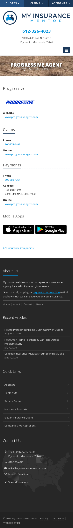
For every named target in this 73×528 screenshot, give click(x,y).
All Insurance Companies (19, 248)
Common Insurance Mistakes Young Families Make (34, 355)
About (16, 304)
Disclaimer (58, 518)
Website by (11, 522)
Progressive (20, 102)
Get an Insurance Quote (18, 417)
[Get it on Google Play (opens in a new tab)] (51, 229)
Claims (35, 3)
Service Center (13, 401)
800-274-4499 (12, 144)
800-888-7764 (12, 179)
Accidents (60, 3)
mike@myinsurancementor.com (27, 468)
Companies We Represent (19, 425)
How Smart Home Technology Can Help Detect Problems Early (31, 343)
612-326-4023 (16, 462)
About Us (9, 384)
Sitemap (39, 304)
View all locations (18, 482)
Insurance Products (15, 409)
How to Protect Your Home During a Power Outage (33, 331)
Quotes (11, 3)
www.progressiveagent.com (21, 117)
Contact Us (10, 393)
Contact (28, 304)
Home (6, 304)
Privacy (44, 518)
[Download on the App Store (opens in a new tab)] (18, 229)
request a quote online (46, 292)
